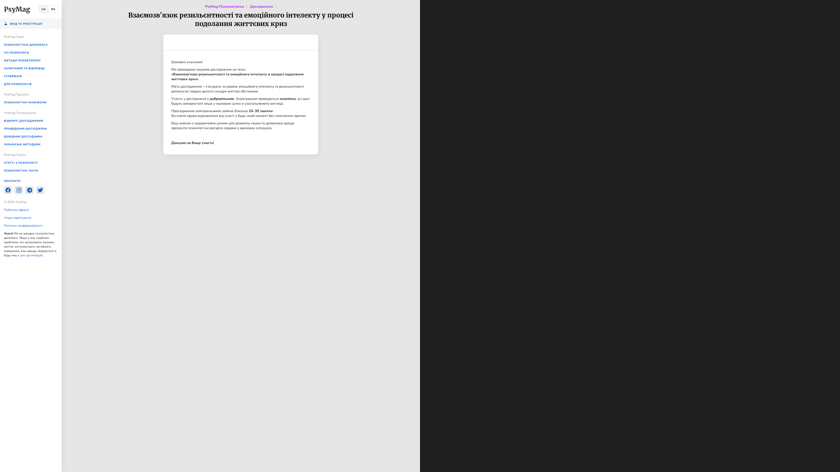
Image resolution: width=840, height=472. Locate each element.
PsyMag (17, 9)
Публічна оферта (16, 210)
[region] (31, 236)
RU (53, 9)
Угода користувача (17, 218)
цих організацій (31, 255)
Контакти (12, 181)
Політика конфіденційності (23, 226)
